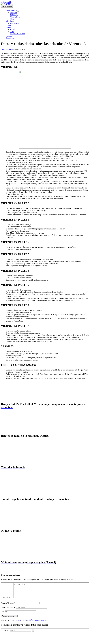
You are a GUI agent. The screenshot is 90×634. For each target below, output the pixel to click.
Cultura (8, 27)
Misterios (9, 21)
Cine (12, 19)
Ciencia (13, 30)
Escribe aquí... (8, 597)
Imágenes (13, 13)
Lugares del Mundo (17, 34)
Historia (8, 25)
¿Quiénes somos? (33, 620)
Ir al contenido (6, 2)
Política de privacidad (18, 620)
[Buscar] (33, 630)
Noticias (9, 36)
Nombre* (4, 603)
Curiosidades (15, 17)
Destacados (10, 38)
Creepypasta (14, 23)
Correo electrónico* (8, 607)
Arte (12, 32)
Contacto (44, 620)
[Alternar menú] (18, 11)
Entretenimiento (11, 11)
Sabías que (14, 15)
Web (2, 612)
